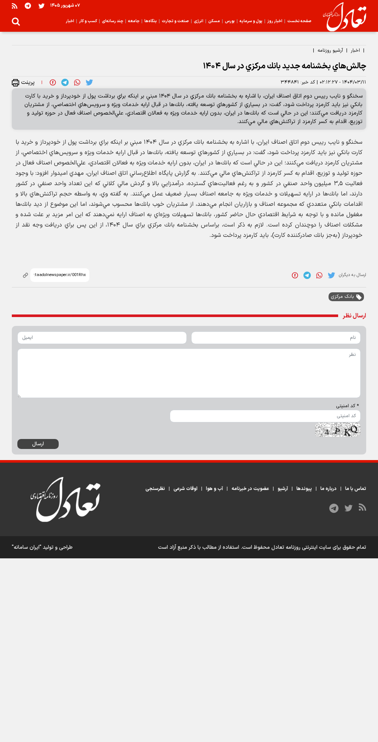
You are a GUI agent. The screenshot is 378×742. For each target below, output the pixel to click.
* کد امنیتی (347, 406)
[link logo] (341, 17)
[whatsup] (77, 82)
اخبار (355, 50)
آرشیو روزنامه (330, 50)
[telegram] (65, 82)
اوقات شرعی (185, 489)
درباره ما (328, 489)
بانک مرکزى (342, 296)
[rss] (14, 6)
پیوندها (304, 489)
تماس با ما (355, 489)
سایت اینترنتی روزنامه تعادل (301, 547)
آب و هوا (214, 489)
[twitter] (89, 82)
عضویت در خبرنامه (250, 489)
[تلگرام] (28, 6)
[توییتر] (41, 6)
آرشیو (283, 489)
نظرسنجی (155, 489)
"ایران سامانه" (26, 547)
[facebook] (52, 82)
